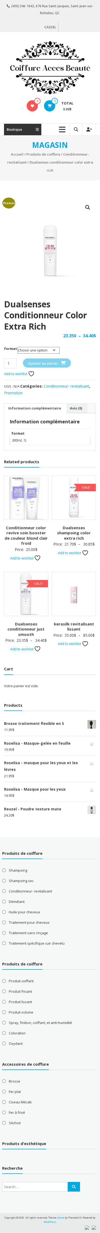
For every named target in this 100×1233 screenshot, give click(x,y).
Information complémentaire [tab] (34, 408)
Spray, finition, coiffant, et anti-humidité (40, 1022)
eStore (61, 1217)
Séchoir (15, 1122)
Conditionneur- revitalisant (66, 386)
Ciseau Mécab (20, 1102)
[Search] (74, 1187)
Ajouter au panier (43, 363)
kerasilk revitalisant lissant (74, 626)
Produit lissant (20, 1001)
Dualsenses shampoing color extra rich (74, 533)
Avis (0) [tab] (76, 408)
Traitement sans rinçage (28, 932)
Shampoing (18, 870)
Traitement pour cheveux (29, 922)
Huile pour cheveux (24, 912)
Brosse (14, 1081)
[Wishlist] (32, 105)
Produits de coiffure (43, 154)
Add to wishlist (16, 373)
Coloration (17, 1033)
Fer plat (15, 1091)
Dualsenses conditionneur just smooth (26, 629)
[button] (88, 207)
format (10, 348)
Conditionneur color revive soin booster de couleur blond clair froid (26, 535)
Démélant (17, 901)
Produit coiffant (21, 981)
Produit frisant (20, 991)
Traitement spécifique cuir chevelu (37, 943)
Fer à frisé (17, 1112)
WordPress (50, 1222)
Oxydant (16, 1043)
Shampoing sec (21, 880)
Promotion (13, 392)
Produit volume (21, 1012)
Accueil (17, 154)
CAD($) (49, 27)
